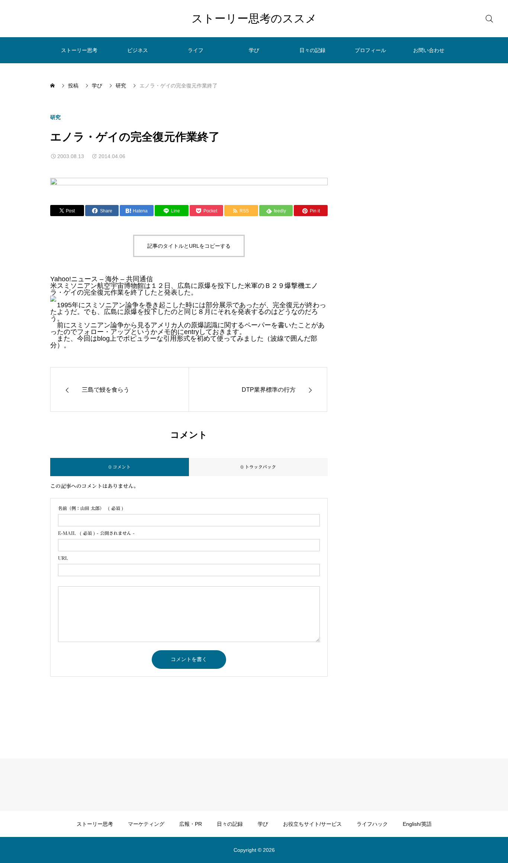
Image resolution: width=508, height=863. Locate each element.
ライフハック (372, 824)
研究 (55, 117)
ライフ (195, 50)
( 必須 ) (90, 508)
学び (254, 50)
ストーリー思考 (79, 50)
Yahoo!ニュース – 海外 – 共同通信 (101, 279)
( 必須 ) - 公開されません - (96, 533)
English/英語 (417, 824)
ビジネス (137, 50)
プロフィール (370, 50)
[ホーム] (53, 85)
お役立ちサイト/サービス (312, 824)
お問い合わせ (428, 50)
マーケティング (146, 824)
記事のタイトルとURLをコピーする (189, 246)
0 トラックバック (258, 467)
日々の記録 (312, 50)
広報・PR (190, 824)
